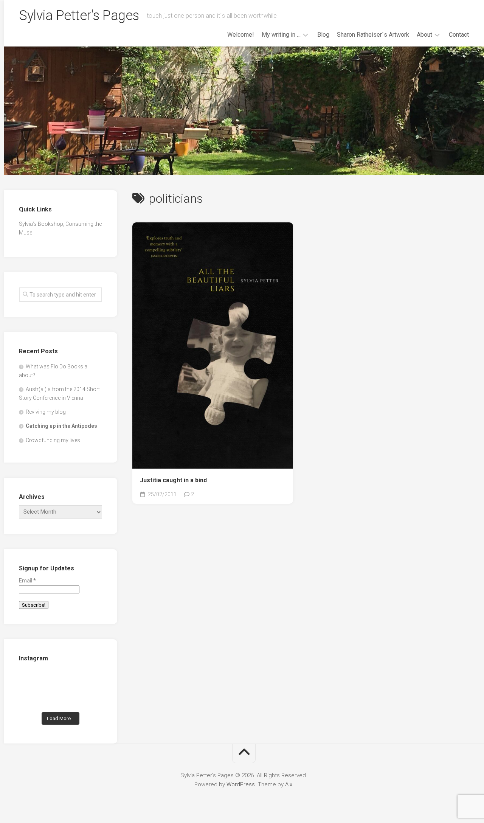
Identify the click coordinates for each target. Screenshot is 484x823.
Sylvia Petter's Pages (79, 15)
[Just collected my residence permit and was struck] (31, 681)
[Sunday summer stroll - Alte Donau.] (31, 698)
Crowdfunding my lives (53, 440)
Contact (459, 34)
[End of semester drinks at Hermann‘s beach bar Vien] (89, 681)
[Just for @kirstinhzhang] (60, 698)
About (424, 34)
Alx (288, 784)
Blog (323, 34)
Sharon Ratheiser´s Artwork (373, 34)
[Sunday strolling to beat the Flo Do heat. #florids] (60, 681)
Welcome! (240, 34)
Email (27, 581)
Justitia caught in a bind (173, 480)
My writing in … (281, 34)
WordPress (240, 784)
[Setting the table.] (89, 698)
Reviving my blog (46, 412)
